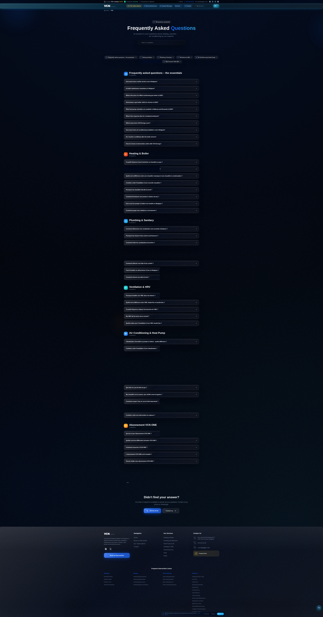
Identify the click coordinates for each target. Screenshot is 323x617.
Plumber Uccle (107, 582)
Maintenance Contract (197, 600)
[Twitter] (215, 2)
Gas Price (194, 579)
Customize (206, 613)
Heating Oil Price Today (198, 576)
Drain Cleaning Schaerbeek (169, 584)
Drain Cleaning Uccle (168, 582)
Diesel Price (195, 587)
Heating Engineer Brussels (139, 576)
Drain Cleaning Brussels (169, 576)
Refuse (213, 613)
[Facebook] (210, 2)
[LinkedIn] (218, 2)
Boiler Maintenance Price (198, 606)
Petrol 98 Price (196, 592)
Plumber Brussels (108, 576)
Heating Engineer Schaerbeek (140, 584)
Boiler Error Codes (196, 603)
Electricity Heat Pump (197, 584)
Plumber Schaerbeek (109, 584)
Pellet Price (195, 582)
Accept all (220, 613)
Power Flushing (196, 595)
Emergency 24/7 (196, 611)
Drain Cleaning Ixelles (168, 579)
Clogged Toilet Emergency (199, 609)
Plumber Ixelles (108, 579)
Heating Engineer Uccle (139, 582)
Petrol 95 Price (196, 590)
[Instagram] (213, 2)
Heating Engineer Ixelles (139, 579)
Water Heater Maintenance (198, 598)
